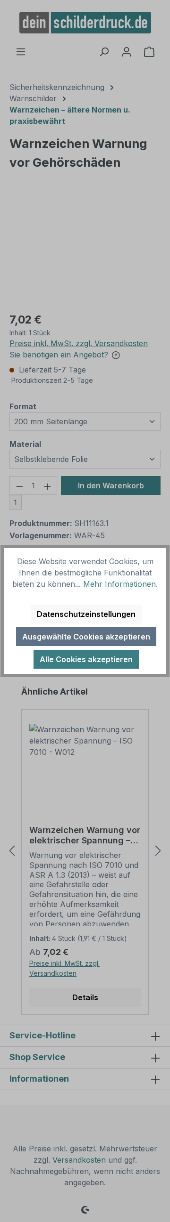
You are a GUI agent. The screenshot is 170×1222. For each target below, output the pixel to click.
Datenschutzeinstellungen (86, 614)
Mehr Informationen (119, 584)
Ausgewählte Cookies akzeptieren (86, 636)
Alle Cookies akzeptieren (86, 659)
